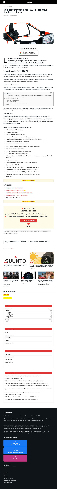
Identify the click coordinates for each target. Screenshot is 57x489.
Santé (9, 317)
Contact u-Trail (7, 464)
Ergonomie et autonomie (14, 100)
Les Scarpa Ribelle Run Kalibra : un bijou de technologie (19, 193)
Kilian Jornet (8, 354)
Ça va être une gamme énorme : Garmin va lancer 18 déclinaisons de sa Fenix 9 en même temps (10, 282)
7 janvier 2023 (6, 15)
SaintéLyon (7, 340)
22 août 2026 (23, 283)
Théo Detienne (8, 359)
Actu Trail (8, 310)
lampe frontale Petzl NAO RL (11, 99)
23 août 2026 (6, 286)
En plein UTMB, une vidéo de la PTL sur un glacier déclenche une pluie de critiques (22, 392)
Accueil (4, 6)
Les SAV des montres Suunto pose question (15, 265)
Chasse (9, 313)
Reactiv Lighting (13, 101)
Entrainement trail (7, 482)
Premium (9, 315)
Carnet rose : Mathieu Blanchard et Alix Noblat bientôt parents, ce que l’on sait (21, 399)
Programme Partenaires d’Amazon (21, 431)
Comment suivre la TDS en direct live (13, 394)
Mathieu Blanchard (9, 357)
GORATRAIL (9, 312)
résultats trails (10, 314)
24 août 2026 (6, 267)
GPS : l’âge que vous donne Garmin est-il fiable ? (27, 281)
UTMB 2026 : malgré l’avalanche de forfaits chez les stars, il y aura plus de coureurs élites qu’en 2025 (26, 383)
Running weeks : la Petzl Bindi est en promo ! (17, 195)
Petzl (8, 231)
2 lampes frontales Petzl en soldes (14, 188)
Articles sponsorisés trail (9, 467)
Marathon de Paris (9, 343)
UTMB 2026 (6, 295)
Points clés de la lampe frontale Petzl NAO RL (18, 103)
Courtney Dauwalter (9, 365)
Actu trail (5, 473)
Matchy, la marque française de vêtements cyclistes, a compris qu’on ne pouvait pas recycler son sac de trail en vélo (45, 282)
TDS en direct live (7, 298)
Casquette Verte (9, 362)
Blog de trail (8, 309)
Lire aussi (7, 104)
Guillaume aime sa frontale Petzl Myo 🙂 (16, 190)
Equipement (10, 6)
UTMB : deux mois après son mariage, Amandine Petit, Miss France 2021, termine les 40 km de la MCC (27, 385)
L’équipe (5, 477)
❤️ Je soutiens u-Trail (28, 220)
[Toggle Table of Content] (50, 93)
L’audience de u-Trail (8, 478)
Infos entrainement (9, 316)
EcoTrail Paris (8, 338)
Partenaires (6, 465)
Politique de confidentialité (9, 480)
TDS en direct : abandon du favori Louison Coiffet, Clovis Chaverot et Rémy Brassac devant (24, 381)
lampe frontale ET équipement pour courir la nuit (22, 231)
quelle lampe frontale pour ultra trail (42, 231)
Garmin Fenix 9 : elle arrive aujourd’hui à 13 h (14, 378)
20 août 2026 (41, 286)
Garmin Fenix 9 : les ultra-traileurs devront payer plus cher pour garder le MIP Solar (41, 265)
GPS (5, 262)
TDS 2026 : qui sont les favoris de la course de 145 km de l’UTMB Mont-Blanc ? (22, 397)
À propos (5, 475)
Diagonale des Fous (9, 335)
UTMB (6, 332)
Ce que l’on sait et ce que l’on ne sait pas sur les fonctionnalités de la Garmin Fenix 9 (23, 376)
